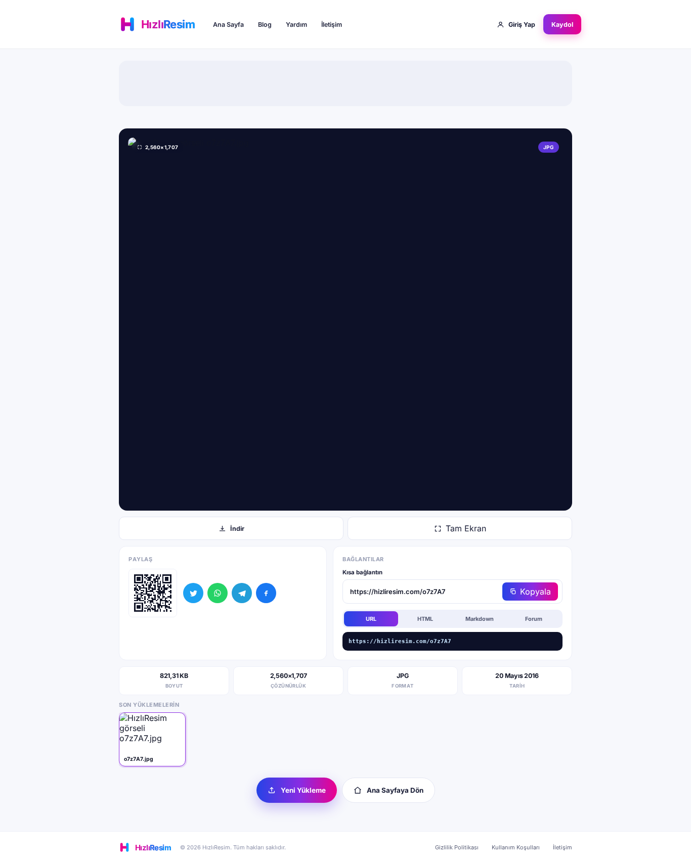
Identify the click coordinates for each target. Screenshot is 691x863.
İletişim (331, 24)
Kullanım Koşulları (516, 847)
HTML (425, 618)
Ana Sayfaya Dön (395, 790)
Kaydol (562, 24)
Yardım (296, 24)
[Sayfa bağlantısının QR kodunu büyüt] (152, 593)
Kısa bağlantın (362, 572)
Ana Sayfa (228, 24)
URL (371, 618)
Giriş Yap (521, 24)
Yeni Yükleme (303, 790)
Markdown (479, 618)
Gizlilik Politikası (457, 847)
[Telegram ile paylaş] (242, 593)
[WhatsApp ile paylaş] (217, 593)
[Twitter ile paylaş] (193, 593)
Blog (265, 24)
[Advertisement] (345, 83)
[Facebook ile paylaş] (266, 593)
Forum (533, 618)
